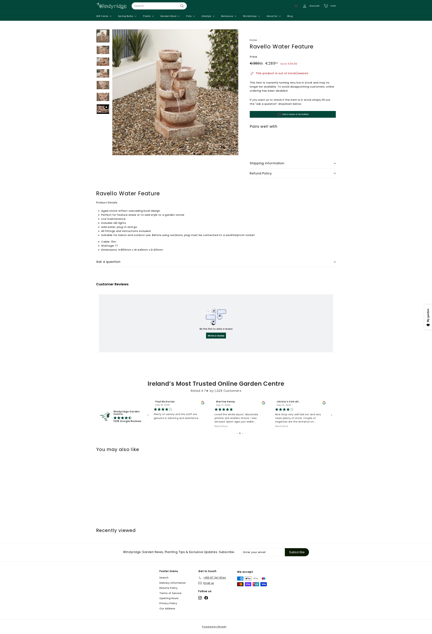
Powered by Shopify (214, 626)
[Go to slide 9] (240, 433)
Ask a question (108, 262)
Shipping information (267, 163)
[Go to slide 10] (243, 433)
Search (164, 577)
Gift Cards (102, 16)
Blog (290, 16)
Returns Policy (168, 588)
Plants (147, 16)
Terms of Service (170, 593)
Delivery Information (172, 583)
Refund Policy (261, 173)
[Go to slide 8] (238, 433)
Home (253, 40)
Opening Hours (169, 598)
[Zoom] (175, 92)
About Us (272, 16)
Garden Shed (168, 16)
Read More (160, 426)
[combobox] (159, 5)
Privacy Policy (168, 603)
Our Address (167, 608)
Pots (189, 16)
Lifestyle (206, 16)
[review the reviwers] (324, 403)
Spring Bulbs (126, 16)
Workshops (250, 16)
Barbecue (227, 16)
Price (253, 57)
